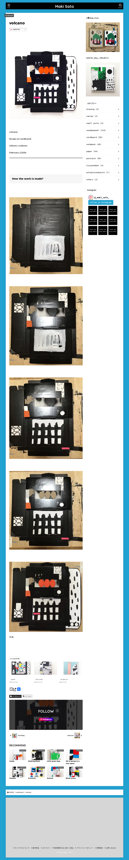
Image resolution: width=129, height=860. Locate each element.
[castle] (20, 668)
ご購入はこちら (92, 18)
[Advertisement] (26, 822)
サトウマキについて (22, 848)
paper (92, 151)
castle (13, 679)
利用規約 (99, 848)
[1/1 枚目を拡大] (80, 289)
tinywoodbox (95, 166)
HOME (11, 792)
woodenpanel (96, 130)
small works (95, 123)
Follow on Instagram (100, 202)
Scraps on (64, 679)
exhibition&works (97, 173)
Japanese (16, 29)
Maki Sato (64, 6)
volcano (28, 696)
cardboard (9, 15)
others (92, 180)
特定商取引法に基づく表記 (64, 848)
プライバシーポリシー (85, 848)
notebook (93, 144)
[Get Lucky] (45, 668)
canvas (92, 116)
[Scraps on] (70, 668)
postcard (93, 158)
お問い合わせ (111, 848)
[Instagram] (46, 719)
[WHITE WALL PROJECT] (97, 58)
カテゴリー (46, 848)
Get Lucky (39, 679)
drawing (92, 109)
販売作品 (36, 848)
